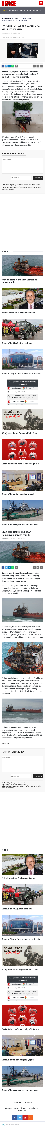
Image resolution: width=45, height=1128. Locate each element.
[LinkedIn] (9, 66)
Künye (16, 1108)
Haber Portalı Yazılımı (12, 1125)
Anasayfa (7, 18)
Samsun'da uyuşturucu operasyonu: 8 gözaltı (25, 10)
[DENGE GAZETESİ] (9, 3)
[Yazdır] (16, 66)
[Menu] (41, 3)
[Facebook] (3, 66)
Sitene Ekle (22, 1111)
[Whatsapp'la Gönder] (12, 66)
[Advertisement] (22, 222)
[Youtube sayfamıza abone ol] (25, 1117)
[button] (34, 66)
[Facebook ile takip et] (14, 1117)
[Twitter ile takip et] (19, 1117)
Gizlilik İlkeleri (33, 1108)
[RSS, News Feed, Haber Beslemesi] (30, 1117)
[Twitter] (6, 66)
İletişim (23, 1108)
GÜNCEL (16, 18)
